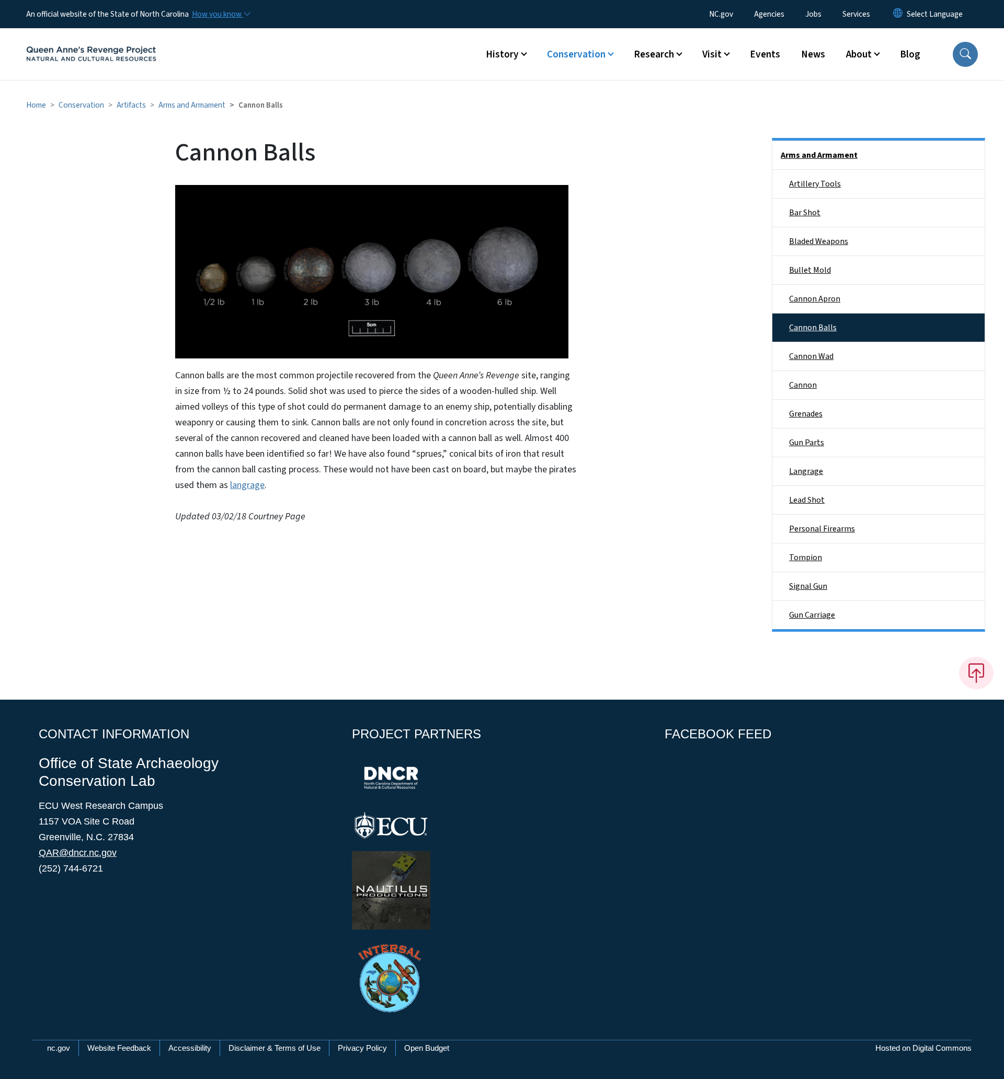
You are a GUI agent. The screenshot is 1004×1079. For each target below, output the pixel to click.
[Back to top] (976, 673)
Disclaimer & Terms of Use (275, 1047)
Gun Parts (806, 442)
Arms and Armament (191, 105)
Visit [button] (712, 54)
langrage (247, 485)
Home (36, 105)
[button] (965, 54)
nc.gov (58, 1047)
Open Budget (426, 1047)
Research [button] (654, 54)
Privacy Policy (362, 1047)
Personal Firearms (822, 529)
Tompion (805, 557)
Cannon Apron (814, 299)
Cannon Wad (811, 356)
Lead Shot (807, 500)
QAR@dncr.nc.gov (78, 853)
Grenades (806, 414)
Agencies (769, 14)
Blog (910, 54)
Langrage (806, 471)
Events (765, 54)
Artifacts (131, 105)
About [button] (859, 54)
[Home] (91, 42)
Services (856, 14)
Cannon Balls (813, 327)
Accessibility (189, 1047)
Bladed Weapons (818, 241)
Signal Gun (808, 586)
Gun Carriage (812, 615)
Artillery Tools (815, 184)
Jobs (813, 14)
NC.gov (721, 14)
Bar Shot (804, 212)
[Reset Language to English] (898, 14)
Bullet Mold (810, 270)
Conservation (81, 105)
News (813, 54)
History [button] (502, 54)
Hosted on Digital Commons (923, 1047)
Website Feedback (119, 1047)
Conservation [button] (576, 54)
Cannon (803, 385)
